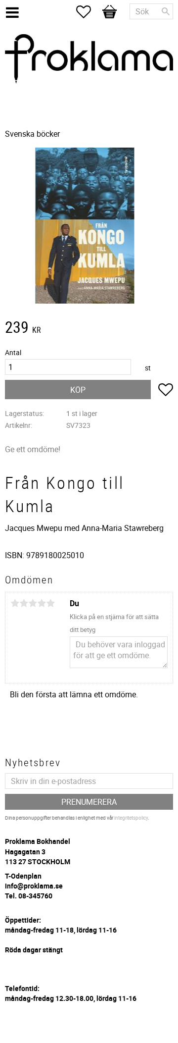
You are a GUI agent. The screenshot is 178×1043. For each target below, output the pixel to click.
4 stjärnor (41, 603)
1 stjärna (14, 603)
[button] (88, 11)
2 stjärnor (23, 603)
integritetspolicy (131, 817)
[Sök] (165, 11)
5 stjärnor (50, 603)
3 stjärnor (32, 603)
